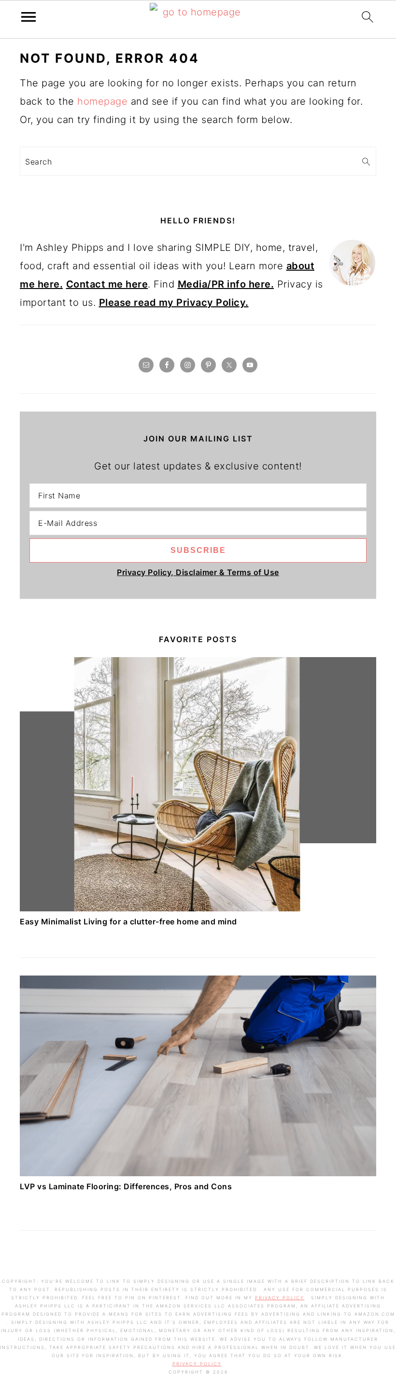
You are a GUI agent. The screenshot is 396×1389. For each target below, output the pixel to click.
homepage (102, 101)
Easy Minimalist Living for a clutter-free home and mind (128, 921)
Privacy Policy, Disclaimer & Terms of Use (198, 572)
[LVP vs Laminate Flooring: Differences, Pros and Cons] (198, 1173)
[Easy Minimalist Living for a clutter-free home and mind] (198, 908)
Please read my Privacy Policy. (174, 302)
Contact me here (107, 284)
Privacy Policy (279, 1297)
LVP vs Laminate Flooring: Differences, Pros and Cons (126, 1186)
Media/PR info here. (226, 284)
